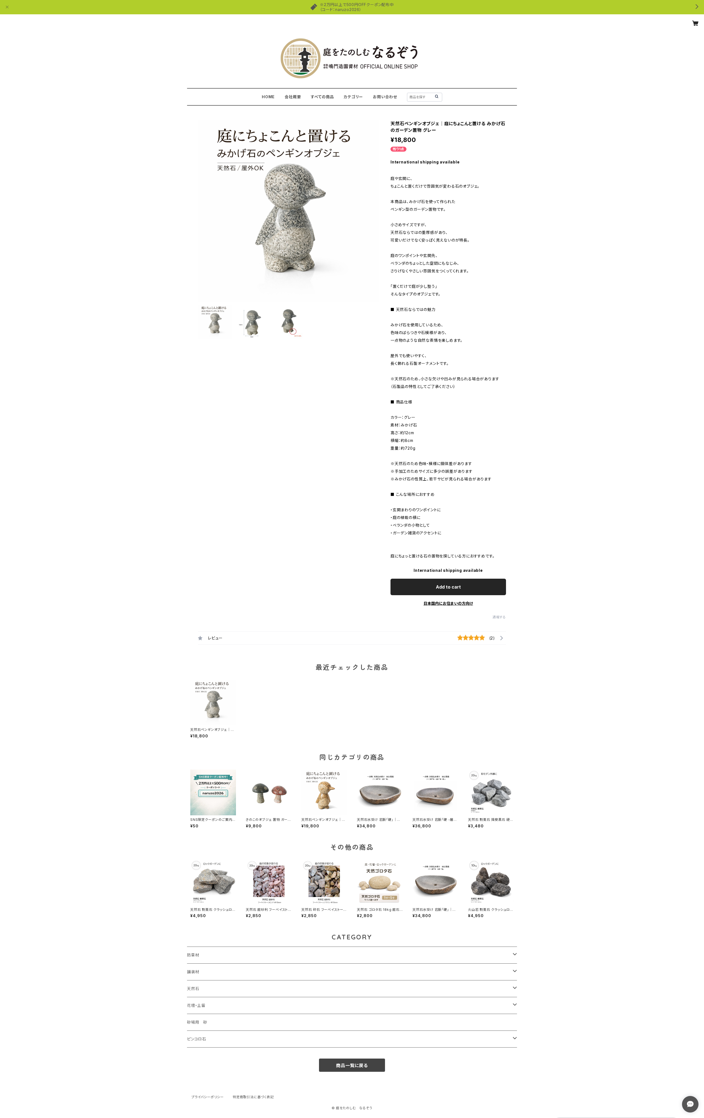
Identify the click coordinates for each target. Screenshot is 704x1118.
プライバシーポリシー (207, 1097)
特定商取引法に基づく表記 (253, 1097)
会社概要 (293, 96)
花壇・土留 (196, 1005)
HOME (268, 96)
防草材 (193, 955)
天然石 (193, 988)
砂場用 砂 (197, 1022)
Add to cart (448, 587)
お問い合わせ (385, 96)
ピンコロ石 (196, 1039)
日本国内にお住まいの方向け (448, 603)
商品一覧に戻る (352, 1065)
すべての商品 (322, 96)
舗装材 (193, 971)
